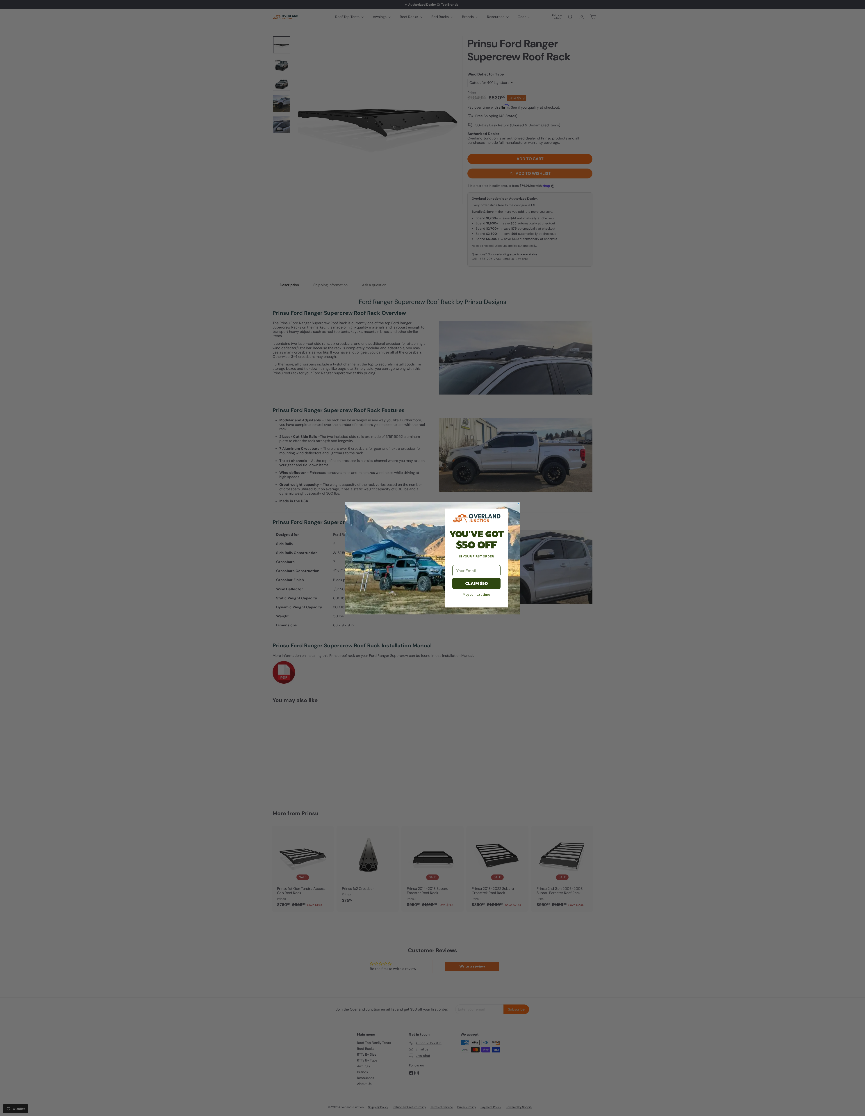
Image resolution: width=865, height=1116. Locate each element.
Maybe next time (476, 594)
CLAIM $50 (476, 583)
